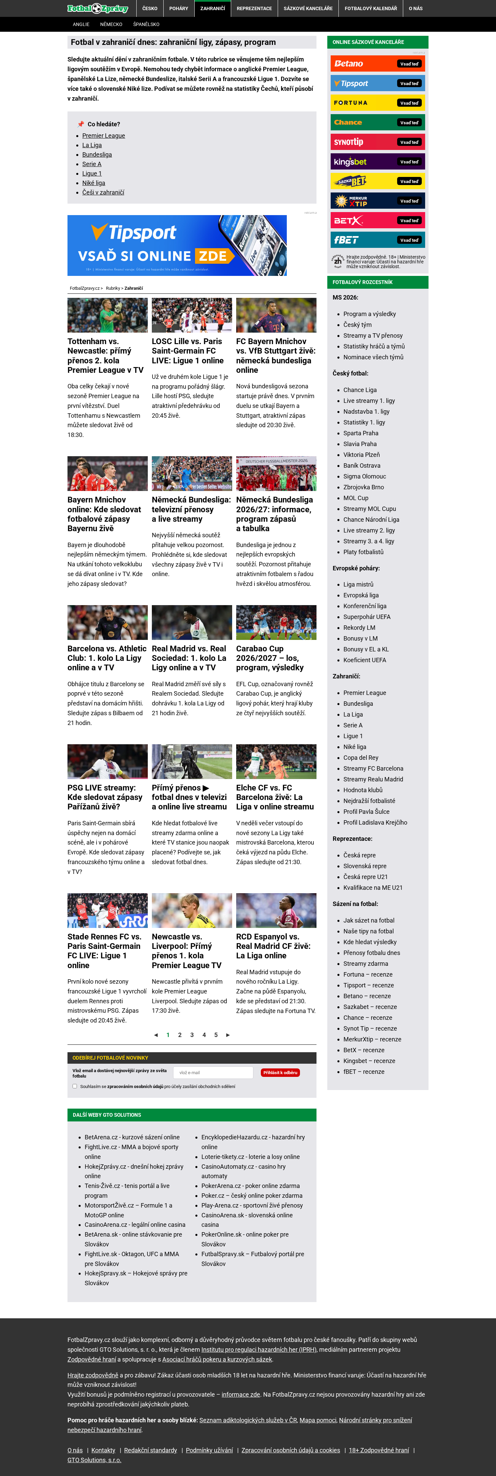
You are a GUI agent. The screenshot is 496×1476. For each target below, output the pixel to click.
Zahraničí (212, 8)
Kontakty (103, 1450)
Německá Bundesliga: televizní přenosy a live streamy (191, 509)
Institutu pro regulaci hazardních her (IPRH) (258, 1349)
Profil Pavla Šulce (366, 811)
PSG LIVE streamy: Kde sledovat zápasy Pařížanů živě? (104, 797)
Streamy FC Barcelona (373, 768)
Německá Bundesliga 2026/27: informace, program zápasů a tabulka (274, 514)
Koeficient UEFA (364, 660)
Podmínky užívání (209, 1450)
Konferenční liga (365, 606)
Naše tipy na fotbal (368, 931)
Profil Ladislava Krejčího (375, 822)
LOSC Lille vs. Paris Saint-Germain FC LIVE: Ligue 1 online (188, 351)
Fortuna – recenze (368, 974)
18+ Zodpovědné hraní (379, 1450)
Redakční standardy (150, 1450)
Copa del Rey (361, 757)
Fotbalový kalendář (371, 8)
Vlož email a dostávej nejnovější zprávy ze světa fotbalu (120, 1073)
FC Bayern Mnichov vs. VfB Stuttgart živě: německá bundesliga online (276, 356)
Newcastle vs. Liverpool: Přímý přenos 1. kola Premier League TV (187, 951)
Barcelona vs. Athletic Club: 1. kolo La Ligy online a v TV (107, 658)
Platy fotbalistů (363, 551)
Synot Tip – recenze (370, 1028)
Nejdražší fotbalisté (369, 800)
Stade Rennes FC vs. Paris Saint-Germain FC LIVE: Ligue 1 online (104, 951)
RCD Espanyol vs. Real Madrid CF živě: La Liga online (273, 946)
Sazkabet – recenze (370, 1006)
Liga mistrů (358, 584)
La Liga (92, 145)
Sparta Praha (361, 433)
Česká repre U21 (365, 876)
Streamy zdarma (365, 963)
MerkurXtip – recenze (372, 1039)
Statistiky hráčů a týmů (374, 346)
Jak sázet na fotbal (368, 920)
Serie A (92, 163)
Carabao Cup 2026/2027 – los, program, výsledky (270, 658)
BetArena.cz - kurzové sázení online (132, 1137)
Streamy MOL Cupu (369, 508)
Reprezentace (254, 8)
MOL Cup (355, 497)
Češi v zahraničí (103, 192)
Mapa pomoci (318, 1420)
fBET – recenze (364, 1071)
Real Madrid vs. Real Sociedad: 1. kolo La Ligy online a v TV (189, 658)
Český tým (357, 324)
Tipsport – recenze (368, 985)
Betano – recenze (367, 996)
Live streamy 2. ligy (369, 530)
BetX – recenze (364, 1050)
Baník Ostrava (362, 465)
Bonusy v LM (360, 638)
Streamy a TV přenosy (373, 335)
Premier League (103, 135)
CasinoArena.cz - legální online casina (135, 1224)
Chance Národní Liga (371, 519)
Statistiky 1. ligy (364, 422)
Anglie (81, 24)
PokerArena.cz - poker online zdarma (250, 1185)
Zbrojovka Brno (363, 487)
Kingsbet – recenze (369, 1060)
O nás (416, 8)
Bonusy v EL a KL (366, 649)
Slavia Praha (360, 443)
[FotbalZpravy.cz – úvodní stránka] (97, 8)
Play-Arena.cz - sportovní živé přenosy (252, 1205)
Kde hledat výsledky (370, 942)
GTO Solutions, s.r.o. (94, 1460)
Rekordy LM (359, 627)
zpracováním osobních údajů (135, 1086)
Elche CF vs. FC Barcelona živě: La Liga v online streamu (275, 797)
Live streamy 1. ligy (369, 400)
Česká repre (359, 855)
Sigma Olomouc (364, 476)
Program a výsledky (369, 313)
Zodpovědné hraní (91, 1359)
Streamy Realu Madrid (373, 779)
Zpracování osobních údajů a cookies (291, 1450)
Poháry (178, 8)
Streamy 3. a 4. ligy (368, 541)
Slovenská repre (365, 866)
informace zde (241, 1394)
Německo (111, 24)
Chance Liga (360, 389)
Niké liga (93, 182)
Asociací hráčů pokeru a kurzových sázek (217, 1359)
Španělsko (146, 24)
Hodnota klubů (363, 790)
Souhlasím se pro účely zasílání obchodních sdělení (157, 1086)
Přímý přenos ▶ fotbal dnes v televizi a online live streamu (189, 797)
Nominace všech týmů (373, 357)
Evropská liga (361, 595)
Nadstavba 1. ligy (366, 411)
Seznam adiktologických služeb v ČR (248, 1420)
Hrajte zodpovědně (92, 1375)
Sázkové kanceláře (308, 8)
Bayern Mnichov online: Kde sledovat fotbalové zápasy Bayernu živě (104, 514)
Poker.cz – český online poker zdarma (252, 1195)
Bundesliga (97, 154)
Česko (150, 8)
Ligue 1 (92, 173)
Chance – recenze (367, 1017)
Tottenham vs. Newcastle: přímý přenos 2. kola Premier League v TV (105, 356)
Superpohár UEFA (367, 616)
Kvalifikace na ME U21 (373, 887)
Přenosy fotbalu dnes (371, 952)
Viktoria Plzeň (361, 454)
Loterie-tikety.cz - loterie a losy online (250, 1156)
